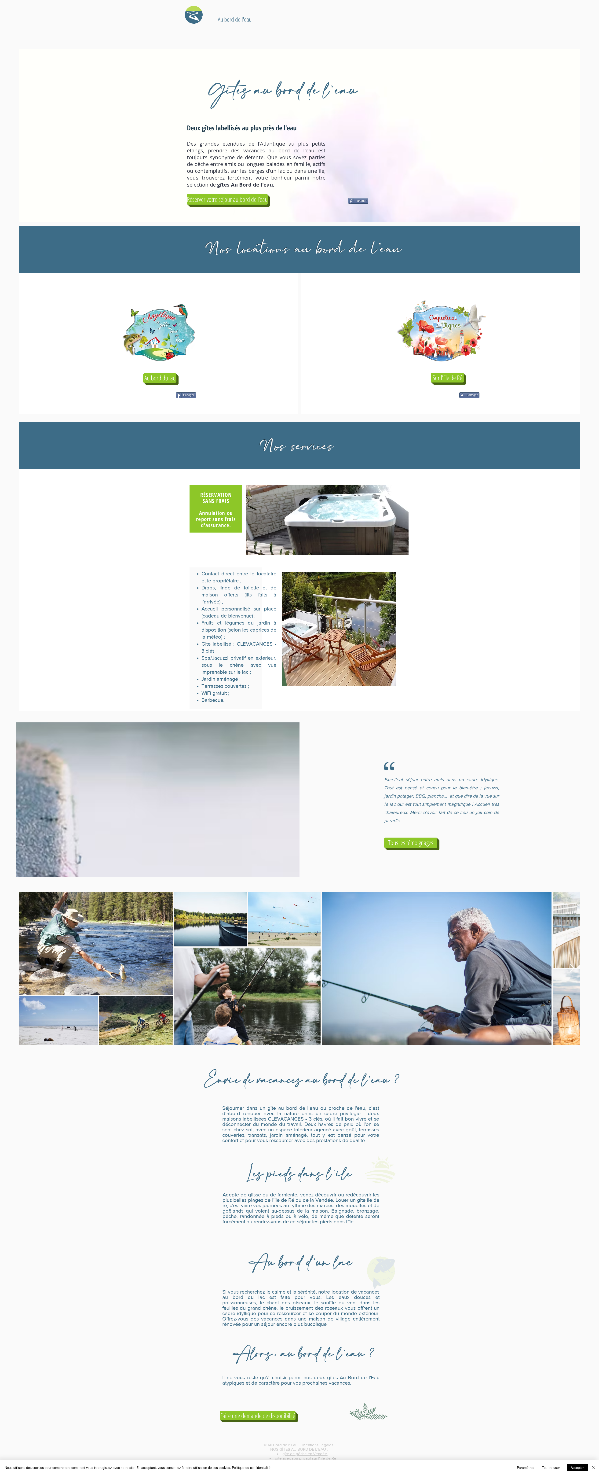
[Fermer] (593, 1467)
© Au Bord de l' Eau (280, 1444)
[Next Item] (572, 968)
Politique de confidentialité (251, 1467)
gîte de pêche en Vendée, (305, 1453)
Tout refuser (551, 1467)
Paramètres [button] (525, 1467)
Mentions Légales (317, 1444)
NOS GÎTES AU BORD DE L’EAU (298, 1449)
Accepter (577, 1467)
